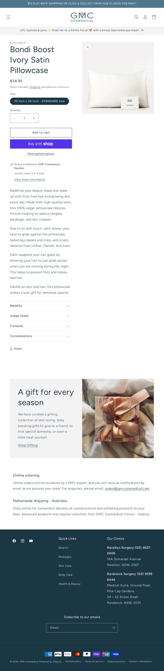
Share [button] (18, 348)
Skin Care (65, 566)
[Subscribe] (113, 628)
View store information (29, 179)
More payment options (41, 153)
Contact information (140, 661)
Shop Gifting (28, 445)
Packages (65, 557)
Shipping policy (116, 661)
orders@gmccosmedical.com (127, 488)
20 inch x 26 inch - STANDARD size (39, 101)
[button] (8, 17)
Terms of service (94, 661)
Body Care (66, 575)
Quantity (15, 110)
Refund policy (73, 661)
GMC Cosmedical (29, 661)
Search (63, 548)
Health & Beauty (70, 584)
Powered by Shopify (50, 661)
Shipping (35, 87)
